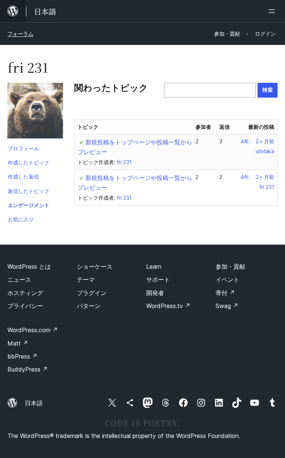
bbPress (22, 356)
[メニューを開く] (273, 11)
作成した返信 (23, 176)
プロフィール (23, 148)
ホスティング (25, 293)
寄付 (225, 293)
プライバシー (25, 306)
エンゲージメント (28, 205)
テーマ (86, 279)
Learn (153, 266)
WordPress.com (32, 330)
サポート (158, 279)
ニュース (19, 279)
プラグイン (92, 293)
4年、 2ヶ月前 (257, 141)
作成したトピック (28, 162)
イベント (227, 279)
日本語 (34, 403)
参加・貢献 (230, 266)
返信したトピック (28, 191)
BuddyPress (27, 369)
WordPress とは (29, 266)
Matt (17, 343)
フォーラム (20, 33)
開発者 (155, 293)
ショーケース (94, 266)
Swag (227, 306)
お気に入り (21, 219)
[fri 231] (35, 112)
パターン (89, 306)
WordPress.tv (168, 306)
